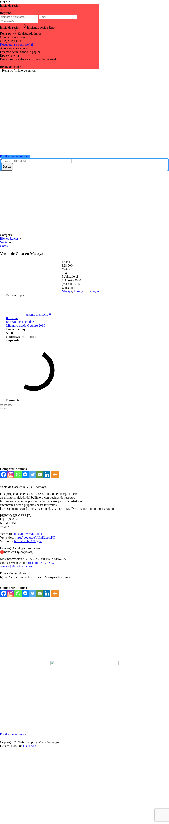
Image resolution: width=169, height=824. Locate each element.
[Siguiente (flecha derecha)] (5, 408)
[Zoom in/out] (10, 405)
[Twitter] (32, 474)
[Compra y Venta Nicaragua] (86, 146)
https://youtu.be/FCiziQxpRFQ (35, 537)
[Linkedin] (46, 474)
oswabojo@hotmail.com (16, 566)
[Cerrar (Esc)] (1, 405)
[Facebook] (3, 474)
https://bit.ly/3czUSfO (40, 562)
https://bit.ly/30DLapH (27, 533)
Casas (4, 246)
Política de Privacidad (14, 734)
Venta (3, 242)
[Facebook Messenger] (25, 474)
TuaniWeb (29, 746)
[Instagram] (10, 474)
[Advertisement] (84, 202)
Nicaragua (92, 291)
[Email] (39, 474)
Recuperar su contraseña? (16, 44)
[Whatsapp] (18, 474)
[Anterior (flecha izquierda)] (1, 408)
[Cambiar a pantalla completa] (5, 405)
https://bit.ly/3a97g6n (28, 541)
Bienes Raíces (9, 238)
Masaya (67, 291)
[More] (54, 474)
